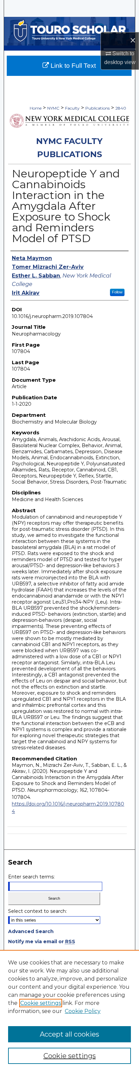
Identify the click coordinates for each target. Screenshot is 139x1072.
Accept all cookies (69, 1034)
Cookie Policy (83, 1011)
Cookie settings (40, 1003)
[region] (69, 1011)
